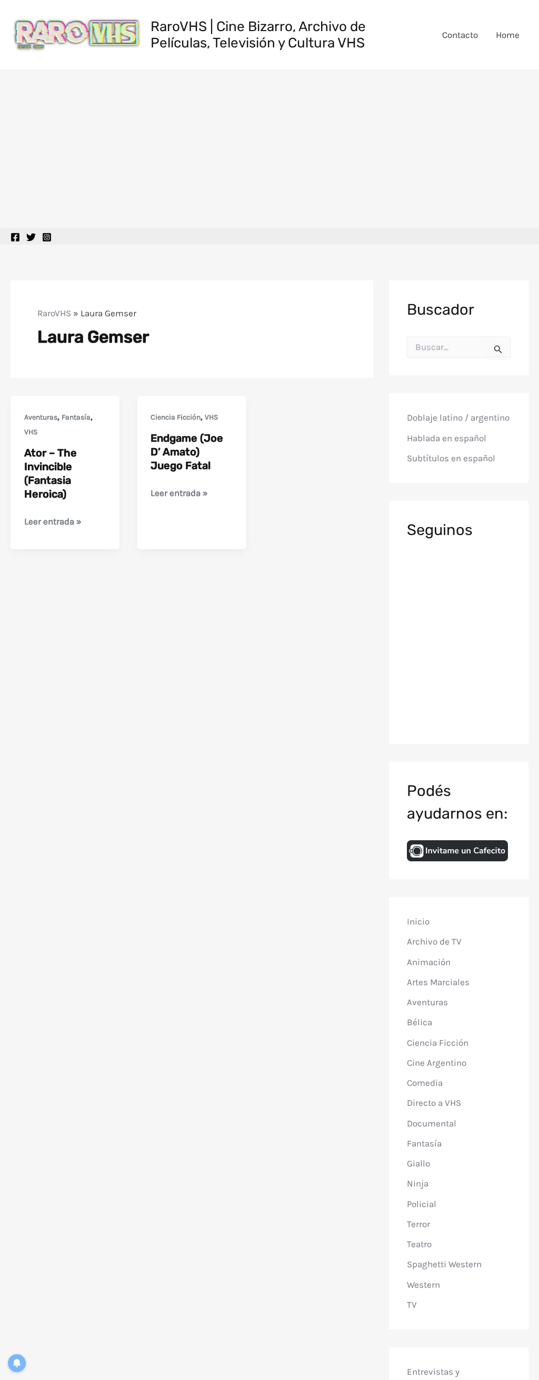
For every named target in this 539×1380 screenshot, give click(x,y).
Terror (418, 1224)
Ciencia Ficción (176, 417)
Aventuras (40, 417)
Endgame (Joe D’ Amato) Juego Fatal (187, 452)
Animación (429, 962)
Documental (431, 1123)
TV (412, 1304)
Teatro (419, 1244)
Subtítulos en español (451, 458)
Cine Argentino (436, 1062)
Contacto (460, 35)
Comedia (425, 1082)
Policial (421, 1204)
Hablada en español (446, 438)
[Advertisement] (269, 149)
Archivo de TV (434, 941)
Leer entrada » (53, 522)
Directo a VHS (434, 1102)
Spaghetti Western (444, 1264)
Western (423, 1284)
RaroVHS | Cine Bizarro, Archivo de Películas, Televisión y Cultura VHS (258, 34)
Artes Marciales (438, 982)
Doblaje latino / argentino (458, 417)
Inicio (418, 921)
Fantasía (76, 417)
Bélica (419, 1022)
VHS (30, 431)
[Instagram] (47, 237)
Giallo (418, 1163)
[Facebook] (15, 237)
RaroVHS (54, 313)
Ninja (417, 1183)
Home (508, 35)
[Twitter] (31, 237)
